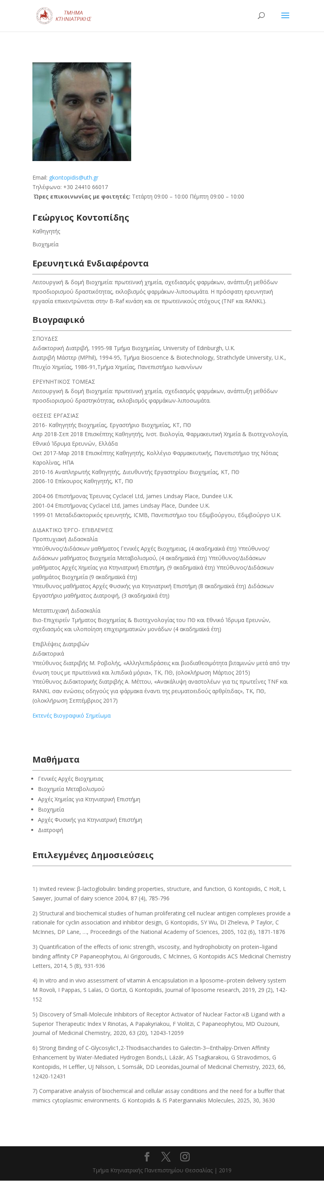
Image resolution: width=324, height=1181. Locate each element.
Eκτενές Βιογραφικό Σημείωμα (71, 715)
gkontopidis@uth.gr (73, 177)
